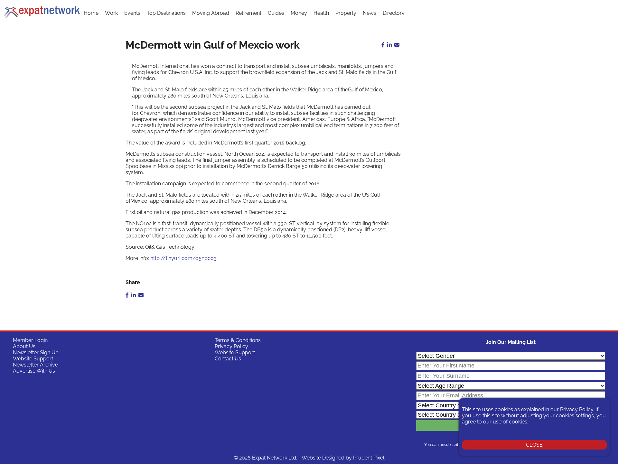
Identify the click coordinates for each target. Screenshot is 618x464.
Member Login (30, 340)
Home (91, 13)
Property (345, 13)
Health (321, 13)
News (369, 13)
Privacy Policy (231, 346)
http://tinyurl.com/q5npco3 (183, 258)
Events (132, 13)
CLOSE (534, 445)
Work (111, 13)
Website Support (33, 359)
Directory (394, 13)
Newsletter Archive (35, 365)
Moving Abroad (210, 13)
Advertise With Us (34, 371)
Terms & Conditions (238, 340)
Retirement (248, 13)
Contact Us (228, 359)
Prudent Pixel (368, 458)
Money (299, 13)
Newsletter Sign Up (36, 352)
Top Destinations (166, 13)
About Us (24, 346)
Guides (276, 13)
